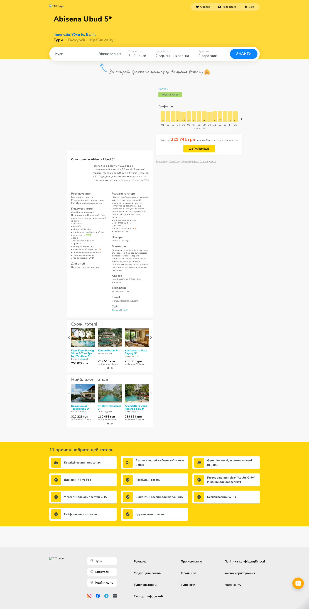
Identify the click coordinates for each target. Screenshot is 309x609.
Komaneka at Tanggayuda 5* (80, 407)
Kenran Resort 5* (108, 350)
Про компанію (191, 561)
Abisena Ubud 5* (120, 310)
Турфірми (188, 585)
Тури (58, 40)
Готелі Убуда (175, 161)
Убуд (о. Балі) (83, 34)
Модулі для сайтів (147, 573)
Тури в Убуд (162, 161)
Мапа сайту (232, 585)
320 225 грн (79, 416)
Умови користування (239, 573)
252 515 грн (106, 361)
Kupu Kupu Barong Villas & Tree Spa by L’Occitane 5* (82, 353)
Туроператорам (145, 585)
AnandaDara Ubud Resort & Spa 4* (136, 407)
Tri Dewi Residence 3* (109, 407)
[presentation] (69, 337)
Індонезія (62, 34)
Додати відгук (170, 94)
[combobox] (227, 6)
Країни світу (102, 40)
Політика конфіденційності (244, 561)
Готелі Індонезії (208, 161)
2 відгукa (82, 359)
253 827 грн (79, 363)
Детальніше (199, 149)
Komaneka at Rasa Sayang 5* (136, 352)
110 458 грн (106, 416)
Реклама (140, 561)
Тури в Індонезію (190, 161)
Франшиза (189, 573)
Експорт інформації (148, 596)
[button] (227, 6)
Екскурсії (102, 572)
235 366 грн (133, 361)
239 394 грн (133, 416)
